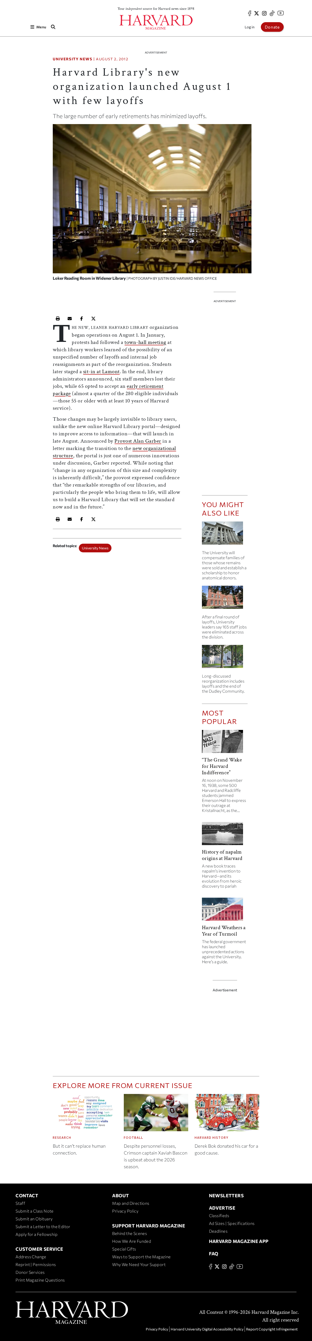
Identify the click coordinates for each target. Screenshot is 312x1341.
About (120, 1195)
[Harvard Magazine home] (156, 22)
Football (133, 1137)
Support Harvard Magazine (148, 1225)
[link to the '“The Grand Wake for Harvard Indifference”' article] (225, 743)
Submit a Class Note (35, 1210)
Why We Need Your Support (139, 1264)
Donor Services (30, 1272)
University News (72, 59)
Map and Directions (130, 1203)
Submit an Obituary (34, 1218)
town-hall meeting (145, 342)
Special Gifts (124, 1248)
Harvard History (212, 1137)
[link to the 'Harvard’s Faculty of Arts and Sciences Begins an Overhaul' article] (225, 658)
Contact (27, 1195)
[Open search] (53, 27)
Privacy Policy (125, 1210)
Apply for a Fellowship (37, 1234)
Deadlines (218, 1231)
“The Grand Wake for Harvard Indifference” (222, 766)
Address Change (31, 1256)
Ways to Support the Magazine (141, 1256)
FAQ (213, 1253)
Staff (20, 1203)
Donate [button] (272, 26)
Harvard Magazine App (239, 1241)
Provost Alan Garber (137, 440)
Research (62, 1137)
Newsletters (226, 1195)
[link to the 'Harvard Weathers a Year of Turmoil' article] (225, 911)
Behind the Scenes (129, 1233)
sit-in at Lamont (101, 371)
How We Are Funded (131, 1241)
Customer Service (39, 1249)
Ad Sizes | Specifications (232, 1223)
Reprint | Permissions (36, 1264)
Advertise (222, 1208)
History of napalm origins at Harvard (222, 855)
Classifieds (219, 1215)
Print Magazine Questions (40, 1279)
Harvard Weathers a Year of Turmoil (224, 930)
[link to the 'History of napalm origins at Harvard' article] (225, 835)
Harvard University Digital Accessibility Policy (207, 1329)
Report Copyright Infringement (272, 1329)
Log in (249, 27)
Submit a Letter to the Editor (43, 1226)
